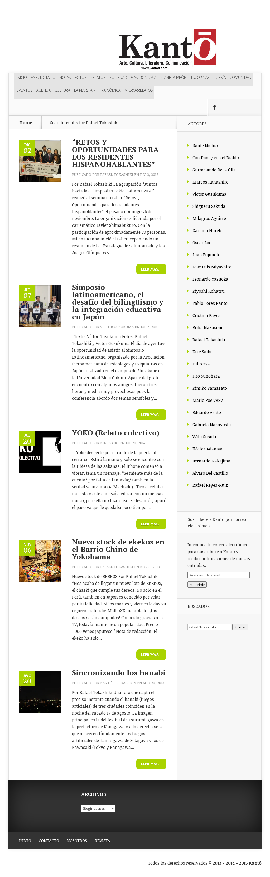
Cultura (62, 90)
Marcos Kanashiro (210, 182)
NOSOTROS (77, 841)
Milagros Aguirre (209, 218)
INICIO (25, 841)
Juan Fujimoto (206, 255)
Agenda (43, 90)
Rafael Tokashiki (116, 174)
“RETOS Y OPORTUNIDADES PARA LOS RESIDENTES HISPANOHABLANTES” (115, 153)
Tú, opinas (200, 77)
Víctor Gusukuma (117, 326)
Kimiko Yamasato (209, 388)
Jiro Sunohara (206, 376)
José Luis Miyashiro (212, 267)
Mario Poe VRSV (207, 400)
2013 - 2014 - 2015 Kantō (237, 863)
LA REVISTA (84, 90)
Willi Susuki (204, 437)
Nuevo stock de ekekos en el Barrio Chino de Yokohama (118, 549)
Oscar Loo (201, 242)
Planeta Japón (173, 77)
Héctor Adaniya (207, 449)
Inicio (22, 77)
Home (25, 123)
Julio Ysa (201, 364)
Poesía (220, 77)
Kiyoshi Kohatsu (208, 291)
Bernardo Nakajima (211, 461)
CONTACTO (49, 841)
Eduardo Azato (206, 412)
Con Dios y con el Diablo (215, 158)
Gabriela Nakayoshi (211, 424)
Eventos (24, 90)
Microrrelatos (138, 90)
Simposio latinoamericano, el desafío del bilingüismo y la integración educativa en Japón (117, 301)
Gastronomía (143, 77)
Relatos (97, 77)
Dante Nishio (205, 145)
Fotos (80, 77)
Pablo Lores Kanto (210, 303)
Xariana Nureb (206, 230)
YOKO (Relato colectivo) (116, 432)
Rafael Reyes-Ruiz (210, 485)
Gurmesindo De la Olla (214, 170)
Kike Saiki (109, 442)
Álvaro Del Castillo (210, 473)
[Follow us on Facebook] (214, 107)
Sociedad (118, 77)
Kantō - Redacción (118, 682)
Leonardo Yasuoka (210, 279)
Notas (65, 77)
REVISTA (102, 841)
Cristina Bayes (206, 315)
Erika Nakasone (207, 327)
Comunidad (241, 77)
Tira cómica (109, 90)
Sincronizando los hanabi (119, 672)
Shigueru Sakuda (208, 206)
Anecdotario (43, 77)
